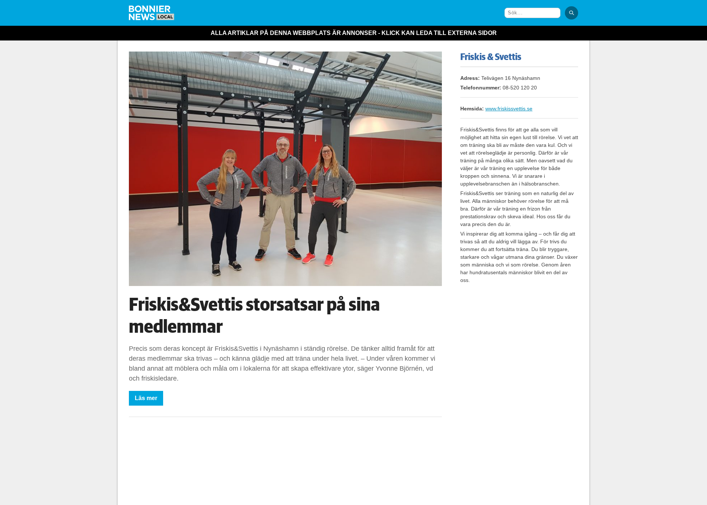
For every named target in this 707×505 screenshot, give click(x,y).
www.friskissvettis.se (508, 109)
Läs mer (146, 398)
